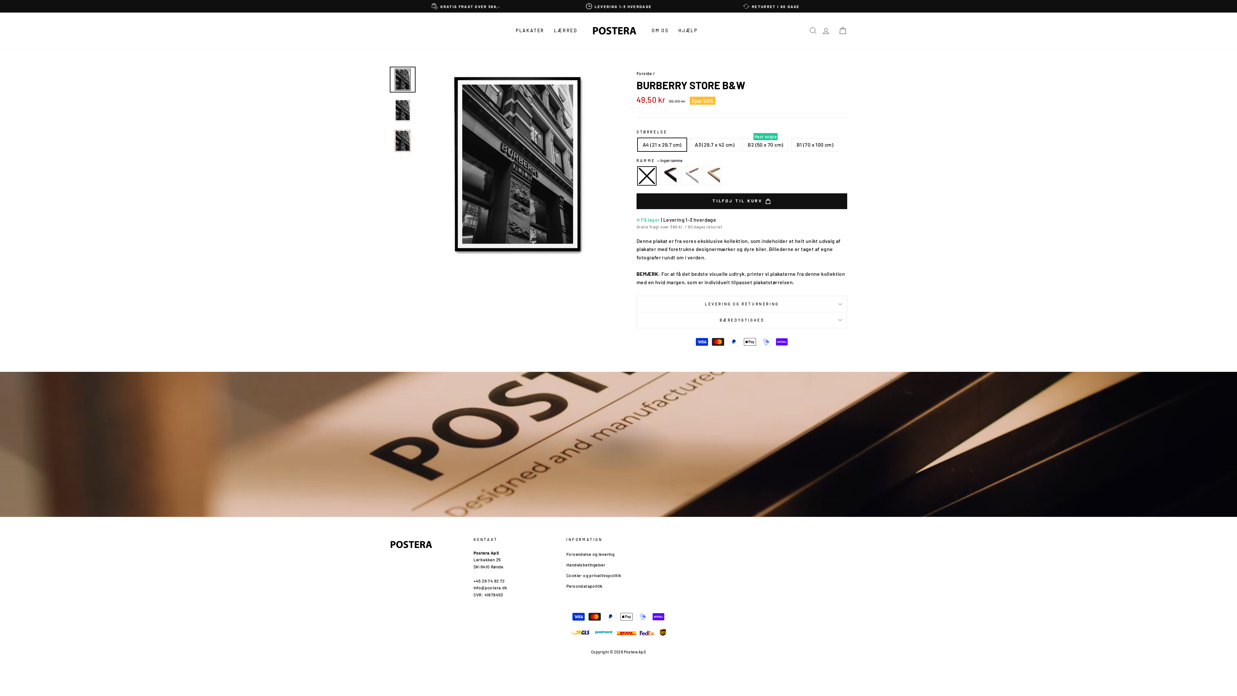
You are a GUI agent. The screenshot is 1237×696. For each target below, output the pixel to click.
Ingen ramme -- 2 (647, 176)
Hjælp (688, 30)
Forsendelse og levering (590, 554)
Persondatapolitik (584, 586)
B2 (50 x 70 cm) (765, 144)
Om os (660, 30)
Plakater (530, 30)
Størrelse (652, 132)
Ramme (659, 160)
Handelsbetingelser (585, 564)
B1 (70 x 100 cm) (815, 144)
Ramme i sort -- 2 (668, 176)
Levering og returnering (742, 304)
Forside (644, 73)
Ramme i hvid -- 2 (690, 176)
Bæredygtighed (742, 320)
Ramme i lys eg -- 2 (712, 176)
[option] (466, 6)
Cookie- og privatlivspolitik (593, 575)
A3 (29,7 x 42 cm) (714, 144)
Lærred (566, 30)
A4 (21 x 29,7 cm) (662, 144)
